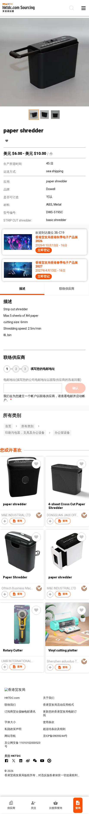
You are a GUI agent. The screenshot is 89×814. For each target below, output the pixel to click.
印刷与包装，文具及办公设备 (24, 432)
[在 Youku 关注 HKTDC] (49, 761)
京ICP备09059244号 (55, 735)
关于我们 (48, 697)
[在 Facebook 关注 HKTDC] (6, 761)
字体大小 (10, 722)
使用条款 (48, 722)
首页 (8, 426)
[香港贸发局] (45, 692)
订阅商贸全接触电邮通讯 (20, 711)
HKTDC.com (12, 697)
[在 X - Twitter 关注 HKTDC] (14, 761)
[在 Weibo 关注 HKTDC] (28, 761)
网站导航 (10, 735)
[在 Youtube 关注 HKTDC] (42, 761)
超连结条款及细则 (54, 729)
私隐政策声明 (13, 729)
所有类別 (27, 426)
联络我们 (10, 704)
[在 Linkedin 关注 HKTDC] (21, 761)
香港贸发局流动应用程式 (58, 704)
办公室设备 (62, 432)
